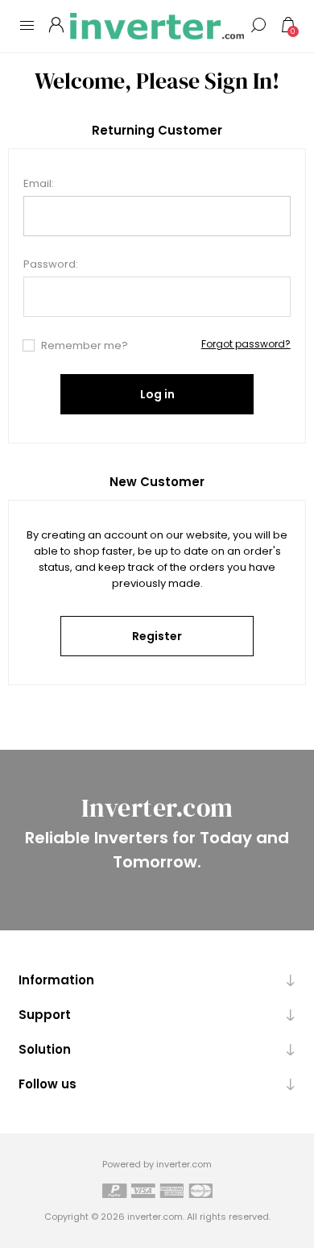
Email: (38, 183)
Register (157, 636)
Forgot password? (246, 344)
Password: (50, 264)
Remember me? (84, 345)
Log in (157, 394)
